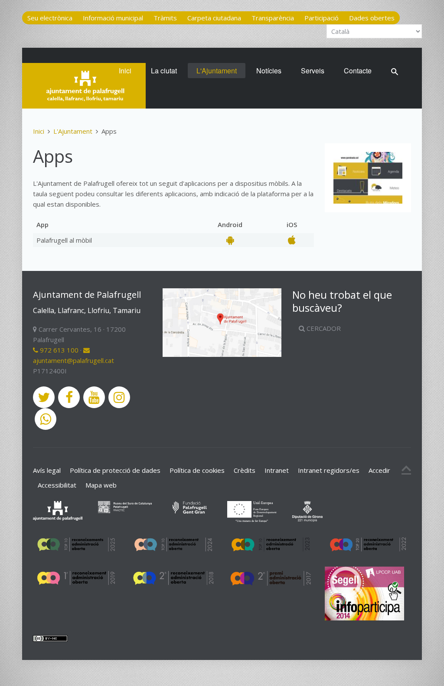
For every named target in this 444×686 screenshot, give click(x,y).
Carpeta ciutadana (214, 17)
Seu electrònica (49, 17)
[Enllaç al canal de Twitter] (44, 397)
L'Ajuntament (216, 71)
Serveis (312, 71)
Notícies (268, 71)
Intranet (276, 470)
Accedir (379, 470)
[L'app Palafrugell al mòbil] (367, 178)
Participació (321, 17)
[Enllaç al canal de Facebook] (69, 397)
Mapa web (101, 485)
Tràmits (165, 17)
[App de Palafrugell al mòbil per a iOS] (292, 240)
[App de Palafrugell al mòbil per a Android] (230, 240)
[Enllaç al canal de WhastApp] (45, 419)
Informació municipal (113, 17)
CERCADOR (323, 328)
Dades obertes (372, 17)
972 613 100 (58, 350)
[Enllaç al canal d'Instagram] (119, 397)
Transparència (272, 17)
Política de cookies (197, 470)
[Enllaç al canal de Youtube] (94, 397)
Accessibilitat (57, 485)
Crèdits (244, 470)
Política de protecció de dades (115, 470)
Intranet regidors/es (328, 470)
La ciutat (164, 71)
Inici (125, 71)
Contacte (358, 71)
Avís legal (47, 470)
